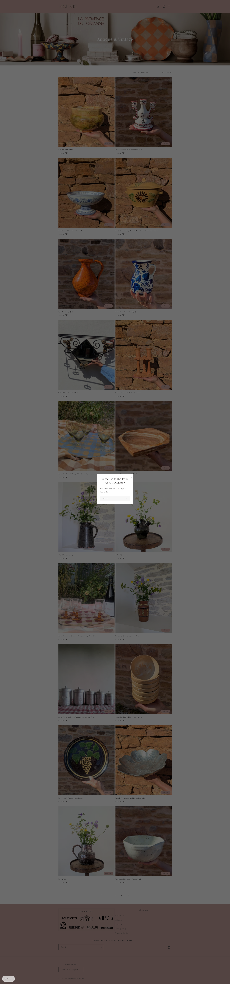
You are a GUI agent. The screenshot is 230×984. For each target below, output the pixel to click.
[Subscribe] (127, 498)
